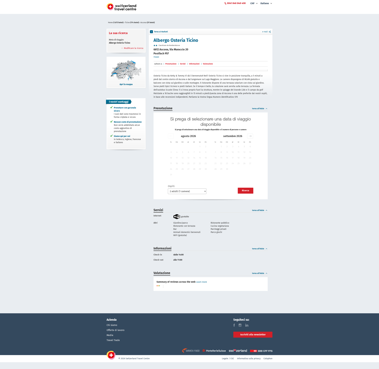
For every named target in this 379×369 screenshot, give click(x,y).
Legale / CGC (228, 358)
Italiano (264, 3)
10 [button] (171, 158)
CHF (252, 3)
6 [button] (188, 152)
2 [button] (205, 146)
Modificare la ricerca (133, 48)
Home (115, 22)
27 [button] (188, 169)
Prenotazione (170, 64)
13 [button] (188, 158)
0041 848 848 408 (236, 3)
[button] (171, 136)
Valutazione (208, 64)
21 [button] (194, 163)
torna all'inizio (258, 109)
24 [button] (171, 169)
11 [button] (177, 158)
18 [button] (177, 163)
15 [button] (200, 158)
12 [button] (183, 158)
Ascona (147, 22)
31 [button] (171, 174)
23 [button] (206, 163)
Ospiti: (171, 186)
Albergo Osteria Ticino (176, 40)
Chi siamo (112, 325)
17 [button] (171, 163)
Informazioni (194, 64)
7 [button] (194, 152)
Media (110, 335)
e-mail (265, 32)
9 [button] (205, 152)
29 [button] (200, 169)
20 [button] (188, 163)
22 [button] (200, 163)
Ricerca (245, 190)
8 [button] (199, 152)
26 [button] (183, 169)
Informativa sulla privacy (249, 358)
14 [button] (194, 158)
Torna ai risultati (161, 32)
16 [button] (206, 158)
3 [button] (171, 152)
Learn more (201, 282)
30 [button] (206, 169)
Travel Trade (113, 340)
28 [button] (194, 169)
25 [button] (177, 169)
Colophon (268, 358)
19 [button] (183, 163)
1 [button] (199, 146)
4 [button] (176, 152)
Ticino (132, 22)
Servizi (183, 64)
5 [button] (182, 152)
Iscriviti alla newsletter (253, 334)
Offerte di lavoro (115, 330)
